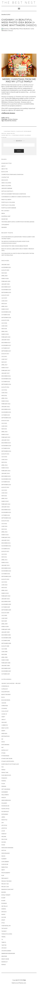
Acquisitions (5, 691)
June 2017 (4, 359)
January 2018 (5, 339)
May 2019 (4, 303)
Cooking (4, 708)
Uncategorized (6, 950)
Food (3, 783)
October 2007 (5, 674)
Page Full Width (6, 199)
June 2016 (4, 392)
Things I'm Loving (6, 934)
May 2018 (4, 328)
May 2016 (4, 395)
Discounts (4, 180)
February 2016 (5, 403)
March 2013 (5, 501)
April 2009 (4, 624)
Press (3, 213)
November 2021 (6, 267)
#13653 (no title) (6, 163)
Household (5, 811)
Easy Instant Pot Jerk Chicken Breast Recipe (14, 246)
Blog (3, 697)
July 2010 (4, 582)
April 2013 (4, 498)
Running (4, 903)
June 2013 (4, 493)
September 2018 (6, 317)
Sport (3, 920)
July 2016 (4, 390)
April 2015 (4, 431)
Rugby (3, 897)
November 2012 (6, 512)
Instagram (4, 814)
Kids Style (4, 819)
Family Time (4, 772)
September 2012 (6, 518)
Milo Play (4, 839)
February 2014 (5, 470)
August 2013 (5, 487)
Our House (4, 864)
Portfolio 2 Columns (8, 202)
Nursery (4, 858)
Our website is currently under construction (15, 196)
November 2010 (6, 571)
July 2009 (4, 615)
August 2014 (5, 454)
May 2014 (4, 462)
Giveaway (14, 120)
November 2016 (6, 378)
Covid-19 (4, 714)
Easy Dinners (5, 744)
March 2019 (5, 309)
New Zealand (5, 853)
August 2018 (5, 320)
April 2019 (4, 306)
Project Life (5, 886)
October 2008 (5, 640)
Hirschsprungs (6, 800)
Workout (4, 962)
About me (4, 169)
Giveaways (15, 119)
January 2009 (5, 632)
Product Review (6, 881)
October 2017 (5, 348)
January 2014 (5, 473)
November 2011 (6, 546)
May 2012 (4, 529)
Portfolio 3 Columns (8, 205)
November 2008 (6, 637)
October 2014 (5, 448)
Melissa (7, 117)
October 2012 (5, 515)
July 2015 (4, 423)
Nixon (3, 856)
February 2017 (5, 370)
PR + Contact (5, 210)
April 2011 (4, 559)
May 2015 (4, 429)
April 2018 (4, 331)
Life (2, 822)
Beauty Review (5, 694)
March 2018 (5, 334)
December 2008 (6, 635)
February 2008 (5, 663)
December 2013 (6, 476)
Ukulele (4, 948)
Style (3, 923)
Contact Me (5, 177)
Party (3, 870)
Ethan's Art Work (6, 758)
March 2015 (5, 434)
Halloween (5, 794)
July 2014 (4, 456)
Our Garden (5, 861)
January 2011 (5, 565)
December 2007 (6, 668)
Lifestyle (4, 828)
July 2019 (4, 298)
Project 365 (5, 884)
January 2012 (5, 540)
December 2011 (6, 543)
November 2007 (6, 671)
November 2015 (6, 412)
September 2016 (6, 384)
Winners (4, 227)
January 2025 (5, 264)
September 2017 (6, 351)
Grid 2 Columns (6, 182)
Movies (3, 842)
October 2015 (5, 415)
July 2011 (4, 554)
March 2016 (5, 401)
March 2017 (5, 367)
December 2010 (6, 568)
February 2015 (5, 437)
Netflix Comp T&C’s (7, 191)
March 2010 (5, 593)
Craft (3, 716)
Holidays (4, 803)
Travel (3, 936)
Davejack (4, 733)
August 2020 (5, 270)
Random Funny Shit (7, 889)
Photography (5, 872)
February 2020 (5, 281)
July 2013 (4, 490)
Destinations (5, 736)
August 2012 (5, 520)
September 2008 (6, 643)
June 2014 (4, 459)
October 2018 (5, 314)
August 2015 (5, 420)
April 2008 (4, 657)
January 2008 (5, 665)
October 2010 (5, 573)
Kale (24, 980)
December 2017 (6, 342)
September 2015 (6, 417)
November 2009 (6, 604)
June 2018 (4, 326)
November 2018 (6, 312)
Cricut (3, 719)
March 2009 (5, 626)
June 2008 (4, 651)
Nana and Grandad (7, 847)
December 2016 (6, 376)
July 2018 (4, 323)
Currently (4, 725)
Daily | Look (5, 728)
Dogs (3, 741)
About (3, 166)
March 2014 (5, 468)
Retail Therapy (5, 895)
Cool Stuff (4, 711)
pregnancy (4, 878)
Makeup (3, 833)
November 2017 (6, 345)
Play (2, 875)
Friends (3, 786)
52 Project (4, 689)
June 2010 (4, 585)
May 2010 (4, 587)
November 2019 (6, 289)
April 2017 (4, 364)
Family (3, 769)
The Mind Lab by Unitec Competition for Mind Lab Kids (17, 221)
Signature (4, 219)
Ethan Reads (5, 755)
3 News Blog (5, 686)
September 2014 (6, 451)
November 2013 (6, 479)
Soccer (3, 917)
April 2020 (4, 275)
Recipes (3, 892)
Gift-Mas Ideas (5, 789)
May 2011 (4, 557)
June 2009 (4, 618)
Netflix (3, 850)
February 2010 (5, 596)
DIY (2, 739)
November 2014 (6, 445)
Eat (2, 747)
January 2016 (5, 406)
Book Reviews (5, 700)
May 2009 (4, 621)
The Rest (4, 931)
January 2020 (5, 284)
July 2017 (4, 356)
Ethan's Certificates (7, 761)
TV (2, 939)
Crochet (4, 722)
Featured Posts (6, 775)
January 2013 (5, 507)
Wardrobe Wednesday (8, 953)
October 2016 (5, 381)
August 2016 (5, 387)
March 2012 (5, 534)
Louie (3, 831)
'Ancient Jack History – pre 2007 (11, 683)
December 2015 (6, 409)
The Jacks (4, 928)
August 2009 (5, 612)
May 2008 (4, 654)
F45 (2, 767)
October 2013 (5, 481)
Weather (4, 956)
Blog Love (4, 171)
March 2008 (5, 660)
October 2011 (5, 548)
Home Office (5, 808)
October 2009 (5, 607)
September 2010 (6, 576)
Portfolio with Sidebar (8, 208)
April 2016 (4, 398)
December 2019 (6, 287)
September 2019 (6, 292)
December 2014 (6, 442)
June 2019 (4, 301)
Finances (4, 778)
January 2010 (5, 598)
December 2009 (6, 601)
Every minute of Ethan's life (10, 764)
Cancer (3, 703)
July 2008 (4, 649)
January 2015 (5, 440)
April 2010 (4, 590)
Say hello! (4, 906)
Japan (3, 817)
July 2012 (4, 523)
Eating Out (4, 750)
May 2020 (4, 273)
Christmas (10, 119)
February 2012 (5, 537)
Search (19, 150)
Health (3, 797)
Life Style (4, 825)
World (3, 964)
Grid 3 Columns (6, 185)
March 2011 (5, 562)
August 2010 (5, 579)
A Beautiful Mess (8, 120)
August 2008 (5, 646)
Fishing (3, 780)
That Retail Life (6, 925)
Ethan (3, 753)
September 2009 (6, 610)
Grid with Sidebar (6, 188)
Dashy (3, 730)
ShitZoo (4, 911)
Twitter (3, 945)
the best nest (19, 2)
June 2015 (4, 426)
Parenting (4, 867)
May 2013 (4, 495)
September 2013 (6, 484)
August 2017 (5, 353)
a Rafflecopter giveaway (8, 113)
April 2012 (4, 532)
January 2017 (5, 373)
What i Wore (5, 959)
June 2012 (4, 526)
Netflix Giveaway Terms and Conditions (13, 194)
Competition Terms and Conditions (12, 174)
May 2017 (4, 362)
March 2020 (5, 278)
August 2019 (5, 295)
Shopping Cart (5, 216)
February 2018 (5, 337)
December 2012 (6, 509)
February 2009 (5, 629)
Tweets (3, 942)
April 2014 (4, 465)
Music (3, 845)
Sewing (3, 909)
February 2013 (5, 504)
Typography (5, 224)
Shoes (3, 914)
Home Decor (5, 806)
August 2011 (5, 551)
